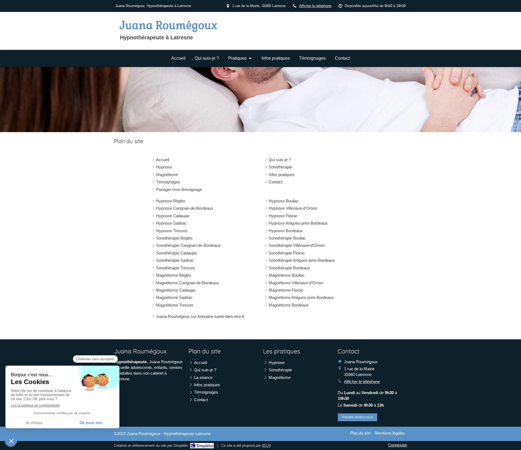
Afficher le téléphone (315, 6)
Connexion (397, 445)
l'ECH (266, 445)
